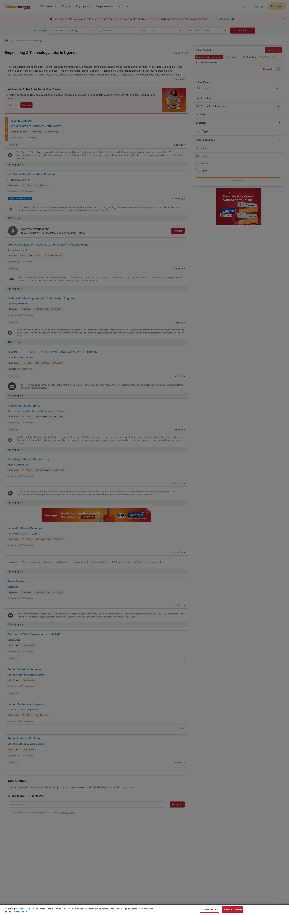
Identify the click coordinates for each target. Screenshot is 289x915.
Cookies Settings (209, 909)
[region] (144, 909)
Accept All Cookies (233, 909)
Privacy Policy (20, 911)
